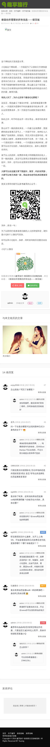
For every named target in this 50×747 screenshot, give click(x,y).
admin (10, 303)
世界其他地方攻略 (9, 736)
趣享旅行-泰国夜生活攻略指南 (28, 738)
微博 (39, 303)
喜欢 (18, 285)
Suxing (21, 741)
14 (33, 23)
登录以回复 (42, 392)
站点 (30, 303)
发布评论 (34, 285)
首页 (10, 11)
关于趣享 (17, 11)
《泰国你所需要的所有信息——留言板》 (25, 279)
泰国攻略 (20, 733)
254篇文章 (20, 303)
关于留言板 (26, 11)
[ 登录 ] (21, 706)
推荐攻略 (29, 733)
